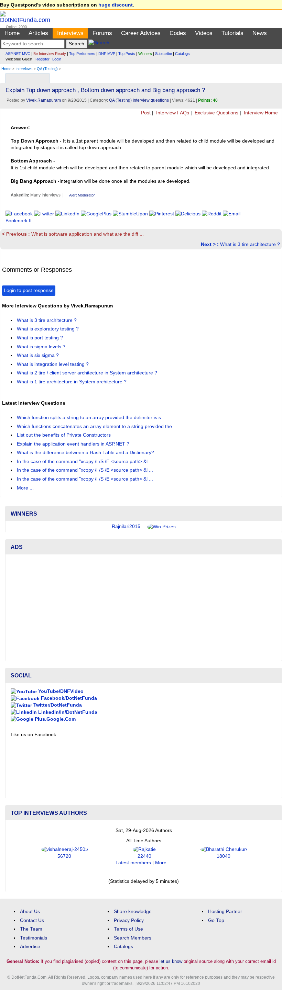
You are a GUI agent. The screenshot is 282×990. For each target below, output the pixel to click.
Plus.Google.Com (54, 719)
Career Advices (141, 33)
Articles (38, 33)
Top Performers (82, 54)
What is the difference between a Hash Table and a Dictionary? (86, 452)
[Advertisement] (143, 608)
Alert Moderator (82, 195)
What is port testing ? (40, 337)
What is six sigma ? (38, 355)
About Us (30, 911)
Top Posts (126, 54)
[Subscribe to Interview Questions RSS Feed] (275, 76)
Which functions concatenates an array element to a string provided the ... (98, 426)
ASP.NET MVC (18, 54)
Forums (102, 33)
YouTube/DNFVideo (60, 691)
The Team (31, 929)
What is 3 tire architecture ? (240, 244)
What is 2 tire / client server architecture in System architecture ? (88, 372)
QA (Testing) (47, 69)
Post (145, 112)
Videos (204, 33)
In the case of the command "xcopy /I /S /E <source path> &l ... (85, 461)
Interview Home (260, 112)
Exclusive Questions (215, 112)
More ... (25, 488)
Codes (178, 33)
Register (42, 59)
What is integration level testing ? (53, 364)
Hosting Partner (225, 911)
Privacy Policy (129, 920)
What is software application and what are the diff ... (73, 234)
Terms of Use (128, 929)
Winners (145, 54)
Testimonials (33, 938)
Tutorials (232, 33)
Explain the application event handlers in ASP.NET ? (74, 444)
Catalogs (182, 54)
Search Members (132, 938)
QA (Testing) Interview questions (139, 100)
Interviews (70, 33)
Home (12, 33)
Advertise (30, 946)
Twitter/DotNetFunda (57, 705)
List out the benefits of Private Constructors (64, 435)
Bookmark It (19, 220)
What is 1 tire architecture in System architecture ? (72, 381)
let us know (171, 961)
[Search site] (98, 43)
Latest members (133, 862)
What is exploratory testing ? (48, 328)
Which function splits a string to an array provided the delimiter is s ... (92, 417)
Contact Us (32, 920)
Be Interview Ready (49, 54)
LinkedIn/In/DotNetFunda (67, 712)
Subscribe (163, 54)
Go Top (216, 920)
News (259, 33)
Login (56, 59)
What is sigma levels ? (42, 346)
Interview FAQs (172, 112)
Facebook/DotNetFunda (68, 698)
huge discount (115, 5)
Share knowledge (133, 911)
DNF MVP (106, 54)
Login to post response (29, 290)
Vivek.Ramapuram (43, 100)
